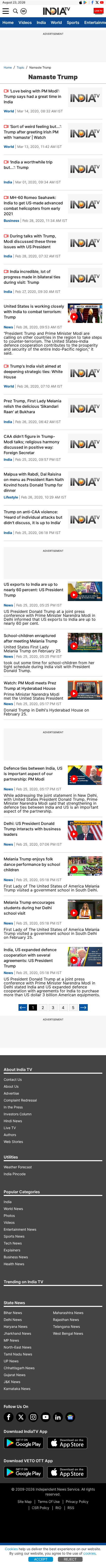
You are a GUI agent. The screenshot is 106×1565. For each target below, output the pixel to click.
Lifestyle (11, 497)
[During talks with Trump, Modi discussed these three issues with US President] (85, 242)
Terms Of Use (49, 1501)
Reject (70, 1559)
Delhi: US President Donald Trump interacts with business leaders (32, 829)
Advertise (11, 1093)
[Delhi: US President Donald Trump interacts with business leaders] (85, 830)
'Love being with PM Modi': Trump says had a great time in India (32, 96)
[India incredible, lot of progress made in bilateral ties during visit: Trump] (85, 277)
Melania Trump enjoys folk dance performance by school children (32, 864)
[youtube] (46, 1417)
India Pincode (15, 1174)
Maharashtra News (68, 1313)
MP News (11, 1340)
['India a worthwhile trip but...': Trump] (85, 168)
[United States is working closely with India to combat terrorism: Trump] (85, 313)
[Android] (85, 2)
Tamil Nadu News (18, 1354)
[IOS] (80, 2)
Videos (25, 22)
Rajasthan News (66, 1319)
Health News (14, 1264)
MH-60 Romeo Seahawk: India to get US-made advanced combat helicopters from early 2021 (33, 205)
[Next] (83, 1007)
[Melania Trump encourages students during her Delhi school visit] (85, 909)
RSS (71, 1508)
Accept (41, 1559)
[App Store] (67, 1443)
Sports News (14, 1236)
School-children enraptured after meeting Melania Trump (30, 638)
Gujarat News (14, 1375)
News (8, 327)
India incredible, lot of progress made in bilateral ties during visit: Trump (32, 277)
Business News (16, 1257)
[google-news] (70, 1417)
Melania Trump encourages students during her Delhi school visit (29, 908)
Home (8, 22)
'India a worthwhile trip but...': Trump (28, 165)
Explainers (12, 1250)
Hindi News (13, 1121)
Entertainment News (20, 1229)
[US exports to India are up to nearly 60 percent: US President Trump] (85, 591)
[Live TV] (99, 11)
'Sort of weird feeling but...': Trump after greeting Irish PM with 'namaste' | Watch (33, 132)
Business (11, 220)
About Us (11, 1086)
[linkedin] (58, 1417)
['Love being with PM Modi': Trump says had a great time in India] (85, 97)
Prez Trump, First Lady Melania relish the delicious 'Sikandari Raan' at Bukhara (32, 406)
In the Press (13, 1107)
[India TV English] (56, 11)
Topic (20, 67)
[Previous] (22, 1007)
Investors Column (18, 1114)
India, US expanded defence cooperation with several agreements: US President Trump (30, 957)
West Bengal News (68, 1333)
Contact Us (13, 1079)
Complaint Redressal (20, 1100)
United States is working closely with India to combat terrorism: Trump (34, 312)
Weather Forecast (18, 1167)
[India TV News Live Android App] (24, 1443)
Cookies (11, 1549)
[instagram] (33, 1417)
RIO (58, 1508)
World (56, 22)
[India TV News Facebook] (92, 2)
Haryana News (15, 1326)
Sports (73, 22)
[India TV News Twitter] (97, 2)
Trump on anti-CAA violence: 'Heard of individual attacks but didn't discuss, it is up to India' (33, 517)
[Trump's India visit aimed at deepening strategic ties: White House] (85, 372)
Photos (9, 1215)
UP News (11, 1361)
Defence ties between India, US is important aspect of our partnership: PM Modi (33, 774)
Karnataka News (17, 1389)
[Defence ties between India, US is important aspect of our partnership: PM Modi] (85, 775)
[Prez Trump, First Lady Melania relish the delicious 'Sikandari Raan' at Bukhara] (85, 408)
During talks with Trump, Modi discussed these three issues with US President (30, 241)
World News (13, 1209)
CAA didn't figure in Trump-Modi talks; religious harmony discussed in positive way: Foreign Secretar (31, 444)
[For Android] (24, 1472)
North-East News (17, 1347)
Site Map (25, 1501)
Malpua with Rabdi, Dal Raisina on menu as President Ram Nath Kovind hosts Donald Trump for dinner (34, 482)
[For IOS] (67, 1472)
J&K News (12, 1382)
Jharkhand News (17, 1333)
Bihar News (13, 1313)
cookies (89, 1553)
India (41, 22)
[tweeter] (21, 1417)
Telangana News (66, 1326)
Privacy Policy (77, 1501)
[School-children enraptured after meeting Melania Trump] (85, 642)
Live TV (10, 1128)
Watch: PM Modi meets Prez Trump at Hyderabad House (30, 685)
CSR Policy (40, 1508)
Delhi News (13, 1319)
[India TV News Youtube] (102, 2)
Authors (10, 1135)
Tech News (13, 1243)
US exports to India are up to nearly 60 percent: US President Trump (33, 590)
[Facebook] (9, 1417)
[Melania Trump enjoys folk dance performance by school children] (85, 866)
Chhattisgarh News (19, 1368)
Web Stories (13, 1141)
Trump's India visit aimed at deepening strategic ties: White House (33, 371)
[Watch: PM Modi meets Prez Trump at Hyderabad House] (85, 690)
